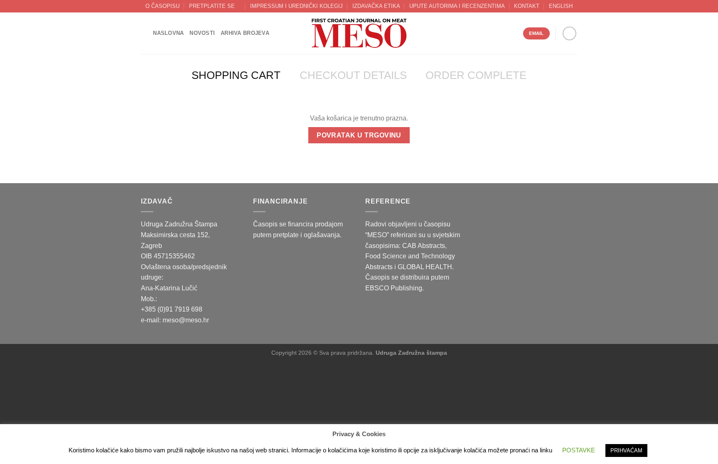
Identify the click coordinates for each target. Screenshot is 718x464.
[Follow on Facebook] (569, 33)
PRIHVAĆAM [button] (626, 450)
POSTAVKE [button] (578, 450)
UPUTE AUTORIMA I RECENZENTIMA (457, 6)
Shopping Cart (236, 75)
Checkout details (353, 75)
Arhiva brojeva (245, 33)
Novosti (202, 33)
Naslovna (168, 33)
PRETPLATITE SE (212, 6)
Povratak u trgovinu (359, 135)
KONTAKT (526, 6)
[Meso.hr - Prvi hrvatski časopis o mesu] (359, 33)
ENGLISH (561, 6)
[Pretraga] (144, 33)
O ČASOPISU (162, 6)
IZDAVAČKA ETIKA (376, 6)
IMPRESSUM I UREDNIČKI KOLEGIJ (296, 6)
